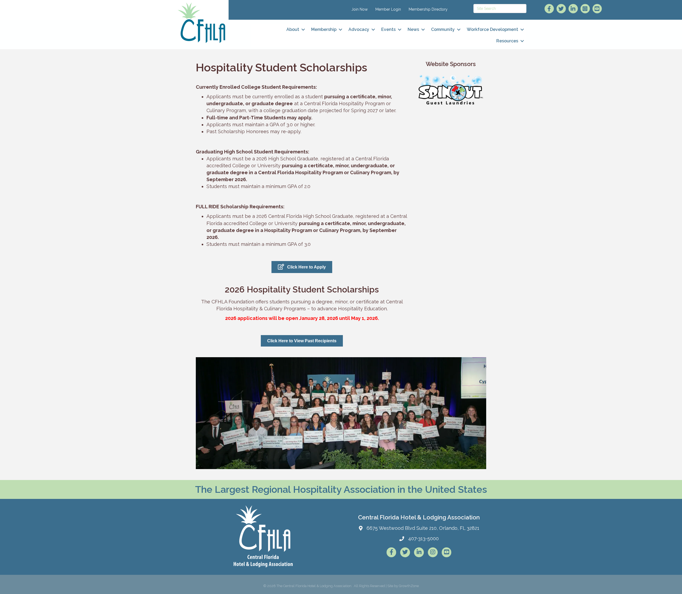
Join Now (359, 9)
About (292, 29)
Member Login (388, 9)
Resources (507, 40)
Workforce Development (492, 29)
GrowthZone (409, 586)
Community (443, 29)
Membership (323, 29)
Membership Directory (428, 9)
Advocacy (358, 29)
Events (388, 29)
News (413, 29)
